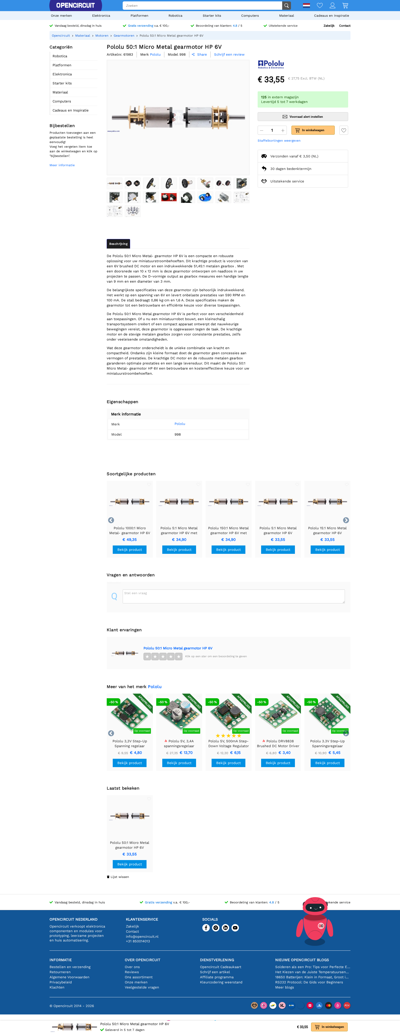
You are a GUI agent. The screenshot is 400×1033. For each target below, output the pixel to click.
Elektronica (101, 15)
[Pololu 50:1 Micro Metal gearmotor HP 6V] (114, 183)
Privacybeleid (61, 982)
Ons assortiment (139, 977)
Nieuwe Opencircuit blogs (302, 960)
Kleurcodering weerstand (221, 982)
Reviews (132, 972)
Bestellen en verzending (70, 967)
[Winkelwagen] (341, 6)
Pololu (180, 424)
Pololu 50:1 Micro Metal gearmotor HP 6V (178, 648)
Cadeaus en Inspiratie (331, 15)
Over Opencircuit (142, 960)
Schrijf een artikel (215, 972)
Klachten (57, 987)
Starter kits (212, 15)
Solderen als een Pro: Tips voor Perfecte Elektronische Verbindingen (312, 967)
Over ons (132, 967)
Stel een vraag (135, 593)
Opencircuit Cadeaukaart (220, 967)
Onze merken (61, 15)
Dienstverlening (217, 960)
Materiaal (286, 15)
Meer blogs (284, 987)
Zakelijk (329, 25)
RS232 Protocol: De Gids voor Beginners (309, 982)
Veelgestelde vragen (142, 987)
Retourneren (60, 972)
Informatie (61, 960)
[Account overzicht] (329, 6)
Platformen (139, 15)
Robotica (175, 15)
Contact (344, 25)
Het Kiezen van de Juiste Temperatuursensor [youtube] (312, 972)
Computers (250, 15)
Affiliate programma (217, 977)
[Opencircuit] (75, 5)
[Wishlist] (316, 6)
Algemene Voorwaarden (69, 977)
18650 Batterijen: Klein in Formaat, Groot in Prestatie (312, 977)
